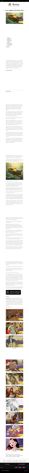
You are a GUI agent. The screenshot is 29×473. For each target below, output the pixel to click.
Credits (8, 41)
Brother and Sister (14, 334)
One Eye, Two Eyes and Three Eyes (14, 411)
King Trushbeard (14, 385)
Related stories (9, 42)
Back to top (26, 470)
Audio (14, 454)
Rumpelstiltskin (14, 437)
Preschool (11, 456)
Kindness (21, 455)
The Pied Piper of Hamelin (14, 424)
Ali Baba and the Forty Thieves (14, 321)
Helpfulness (10, 455)
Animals (7, 454)
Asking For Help (10, 454)
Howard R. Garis (14, 8)
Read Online (9, 39)
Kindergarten (18, 455)
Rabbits (14, 456)
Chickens (18, 454)
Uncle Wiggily (18, 456)
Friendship (7, 455)
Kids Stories (14, 455)
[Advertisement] (14, 31)
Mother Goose (8, 456)
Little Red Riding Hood (14, 398)
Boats (16, 454)
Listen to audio (9, 38)
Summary (8, 37)
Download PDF (9, 40)
